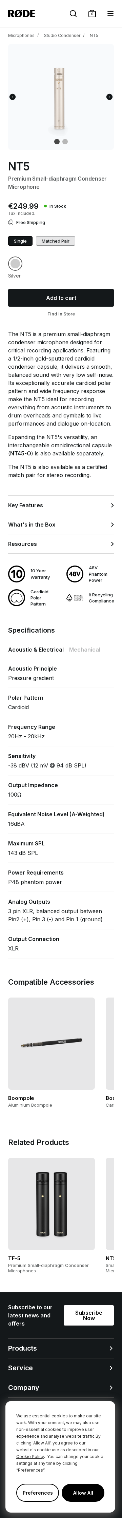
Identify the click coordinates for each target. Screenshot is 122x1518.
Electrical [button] (36, 649)
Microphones (21, 35)
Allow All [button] (83, 1493)
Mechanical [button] (84, 649)
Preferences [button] (38, 1493)
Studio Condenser (62, 35)
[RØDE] (21, 13)
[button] (92, 13)
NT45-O (20, 453)
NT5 (94, 35)
